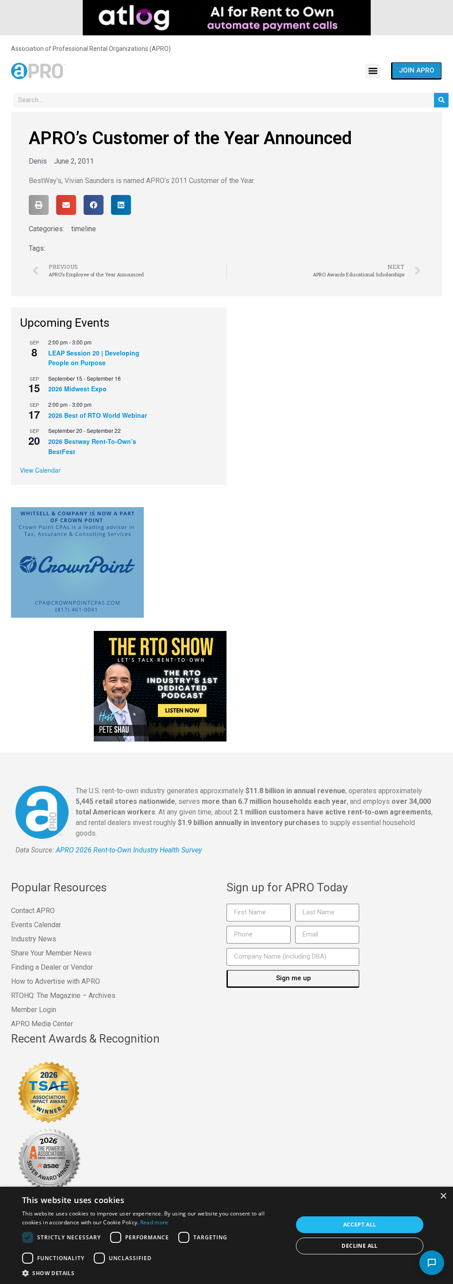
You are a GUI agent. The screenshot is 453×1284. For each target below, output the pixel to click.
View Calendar (40, 470)
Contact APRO (33, 910)
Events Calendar (36, 925)
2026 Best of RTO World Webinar (97, 415)
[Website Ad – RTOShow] (160, 685)
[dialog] (226, 1235)
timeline (83, 229)
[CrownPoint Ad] (77, 561)
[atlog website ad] (227, 17)
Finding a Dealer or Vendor (52, 967)
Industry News (33, 939)
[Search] (441, 100)
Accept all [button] (359, 1224)
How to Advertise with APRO (55, 981)
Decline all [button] (359, 1246)
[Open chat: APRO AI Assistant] (431, 1262)
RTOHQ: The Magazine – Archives (63, 995)
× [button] (443, 1196)
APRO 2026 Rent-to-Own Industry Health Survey (129, 850)
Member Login (33, 1009)
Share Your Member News (51, 953)
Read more (154, 1222)
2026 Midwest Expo (77, 388)
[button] (372, 71)
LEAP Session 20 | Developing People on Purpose (93, 357)
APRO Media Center (42, 1024)
